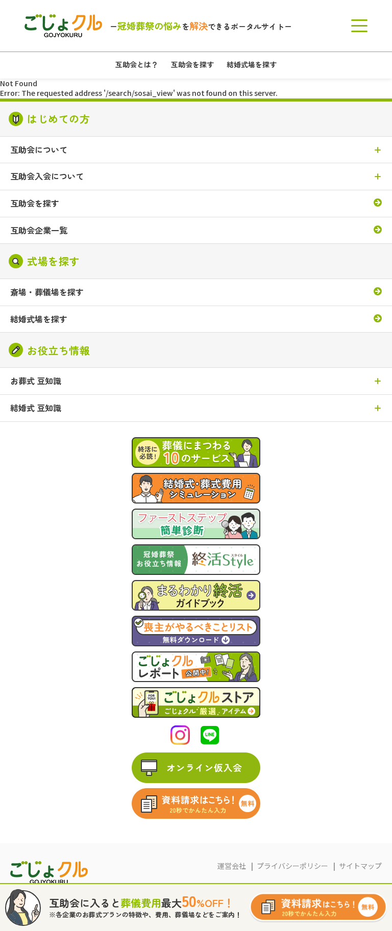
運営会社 (231, 866)
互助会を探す (34, 203)
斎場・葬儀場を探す (47, 292)
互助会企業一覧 (38, 230)
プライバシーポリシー (292, 866)
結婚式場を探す (38, 319)
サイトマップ (360, 866)
